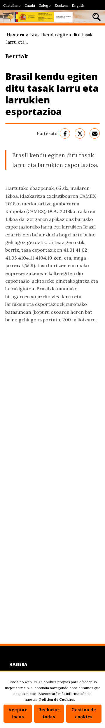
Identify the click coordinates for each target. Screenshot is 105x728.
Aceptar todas (17, 713)
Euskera (61, 5)
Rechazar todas (49, 713)
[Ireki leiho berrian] (65, 133)
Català (29, 5)
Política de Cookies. (57, 699)
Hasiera (15, 34)
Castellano (12, 5)
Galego (44, 5)
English (78, 5)
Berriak (16, 56)
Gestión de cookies (83, 713)
